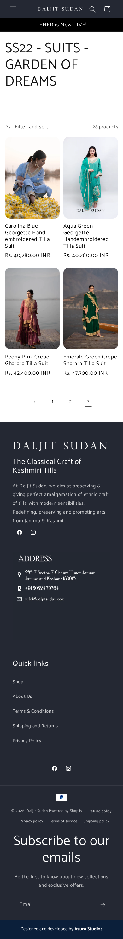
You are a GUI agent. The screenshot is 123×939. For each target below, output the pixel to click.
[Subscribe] (103, 904)
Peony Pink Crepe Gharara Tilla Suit (27, 360)
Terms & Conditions (33, 711)
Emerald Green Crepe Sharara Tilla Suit (90, 360)
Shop (18, 682)
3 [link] (88, 401)
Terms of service (63, 821)
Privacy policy (31, 821)
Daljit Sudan (37, 811)
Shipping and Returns (35, 726)
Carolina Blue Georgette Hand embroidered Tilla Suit (27, 236)
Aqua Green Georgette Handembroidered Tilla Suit (86, 236)
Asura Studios (88, 929)
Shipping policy (96, 821)
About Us (22, 696)
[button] (13, 9)
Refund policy (100, 811)
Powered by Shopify (65, 811)
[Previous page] (34, 402)
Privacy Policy (27, 741)
